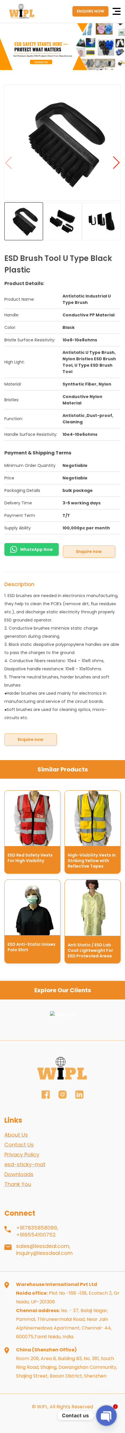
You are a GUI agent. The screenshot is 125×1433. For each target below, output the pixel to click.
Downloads (18, 1174)
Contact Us (19, 1144)
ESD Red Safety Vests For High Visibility (30, 858)
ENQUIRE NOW (90, 11)
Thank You (17, 1184)
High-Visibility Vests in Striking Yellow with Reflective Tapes (92, 860)
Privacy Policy (21, 1154)
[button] (116, 162)
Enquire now (89, 551)
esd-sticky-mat (24, 1164)
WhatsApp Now (36, 549)
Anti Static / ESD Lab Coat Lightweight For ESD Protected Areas (90, 950)
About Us (16, 1134)
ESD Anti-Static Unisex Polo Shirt (32, 947)
